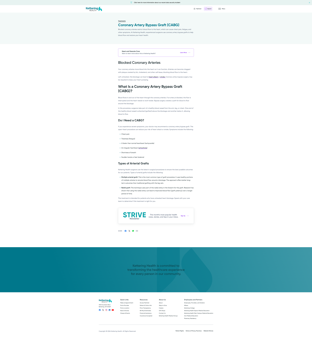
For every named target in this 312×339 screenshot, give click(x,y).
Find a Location (124, 308)
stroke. (163, 77)
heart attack (153, 77)
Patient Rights (180, 331)
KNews (186, 305)
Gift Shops (162, 310)
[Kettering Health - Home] (94, 8)
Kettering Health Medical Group (168, 316)
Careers (161, 308)
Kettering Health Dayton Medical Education (196, 310)
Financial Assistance (145, 313)
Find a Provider (124, 305)
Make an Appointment (126, 303)
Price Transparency (145, 308)
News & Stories (124, 310)
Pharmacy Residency (190, 318)
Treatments (122, 21)
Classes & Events (125, 313)
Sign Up (183, 216)
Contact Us (162, 313)
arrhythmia (143, 148)
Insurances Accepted (146, 316)
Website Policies (208, 331)
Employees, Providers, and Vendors (194, 303)
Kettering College (189, 308)
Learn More (183, 52)
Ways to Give (163, 305)
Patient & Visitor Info (146, 305)
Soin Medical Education (191, 316)
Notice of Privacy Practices (194, 331)
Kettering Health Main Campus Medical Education (198, 313)
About (161, 303)
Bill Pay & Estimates (145, 310)
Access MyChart (144, 303)
